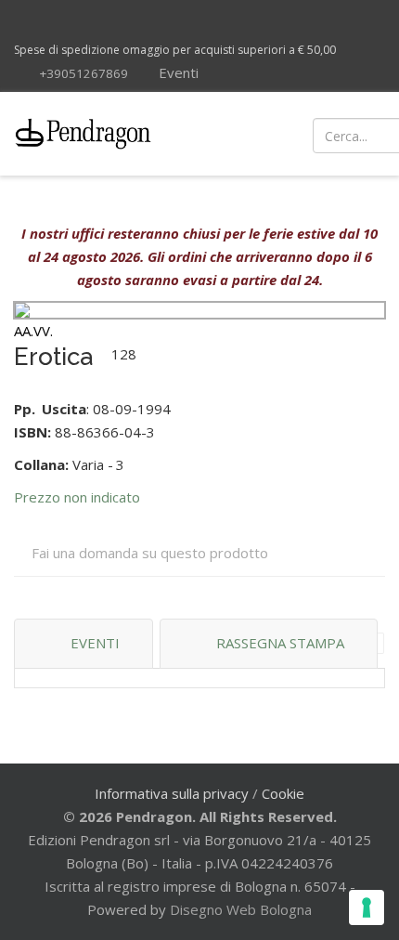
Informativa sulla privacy (172, 793)
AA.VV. (33, 330)
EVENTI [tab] (95, 642)
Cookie (283, 793)
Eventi (177, 72)
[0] (365, 134)
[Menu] (243, 134)
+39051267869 (83, 73)
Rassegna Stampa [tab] (280, 642)
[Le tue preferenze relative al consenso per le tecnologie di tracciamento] (366, 907)
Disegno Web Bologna (241, 909)
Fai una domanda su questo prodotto (150, 552)
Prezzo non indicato (77, 497)
